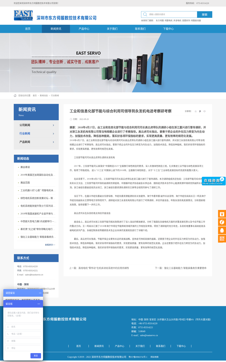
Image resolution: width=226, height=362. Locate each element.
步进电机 (177, 20)
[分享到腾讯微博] (200, 111)
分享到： (189, 111)
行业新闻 (55, 95)
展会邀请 (25, 167)
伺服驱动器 (196, 20)
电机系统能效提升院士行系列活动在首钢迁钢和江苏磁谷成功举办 (39, 206)
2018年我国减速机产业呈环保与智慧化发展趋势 (39, 213)
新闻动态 (44, 95)
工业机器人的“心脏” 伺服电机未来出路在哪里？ (39, 190)
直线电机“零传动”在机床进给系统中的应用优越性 (103, 268)
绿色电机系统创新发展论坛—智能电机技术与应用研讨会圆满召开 (39, 198)
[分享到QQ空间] (195, 111)
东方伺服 (160, 20)
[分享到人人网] (204, 111)
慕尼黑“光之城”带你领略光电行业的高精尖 (39, 229)
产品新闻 (25, 142)
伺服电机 (169, 20)
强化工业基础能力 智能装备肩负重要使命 (39, 237)
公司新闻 (25, 125)
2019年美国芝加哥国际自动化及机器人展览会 (39, 175)
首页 (27, 28)
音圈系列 (186, 20)
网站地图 (154, 357)
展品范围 (25, 182)
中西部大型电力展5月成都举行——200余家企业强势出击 (39, 221)
